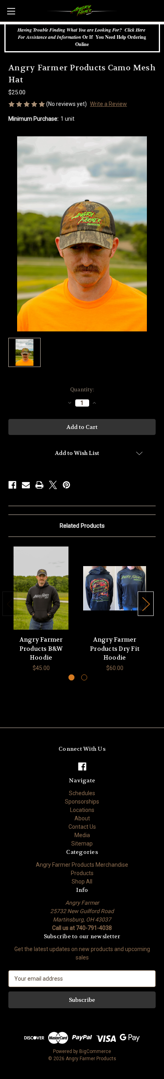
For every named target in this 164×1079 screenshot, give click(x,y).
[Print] (39, 485)
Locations (82, 810)
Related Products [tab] (82, 525)
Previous (10, 603)
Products (82, 873)
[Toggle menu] (11, 11)
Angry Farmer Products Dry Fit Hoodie (114, 649)
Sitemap (82, 843)
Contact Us (82, 827)
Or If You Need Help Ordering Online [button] (82, 37)
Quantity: (82, 389)
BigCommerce (95, 1051)
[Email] (26, 485)
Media (82, 835)
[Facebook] (12, 485)
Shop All (82, 881)
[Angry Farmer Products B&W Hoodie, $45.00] (41, 588)
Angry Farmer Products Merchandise (82, 865)
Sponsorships (82, 801)
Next (146, 603)
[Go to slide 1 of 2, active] (71, 677)
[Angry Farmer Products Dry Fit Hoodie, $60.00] (114, 588)
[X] (53, 485)
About (82, 818)
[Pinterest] (66, 485)
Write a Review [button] (108, 104)
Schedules (82, 793)
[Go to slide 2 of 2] (84, 677)
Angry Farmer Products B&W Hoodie (41, 649)
